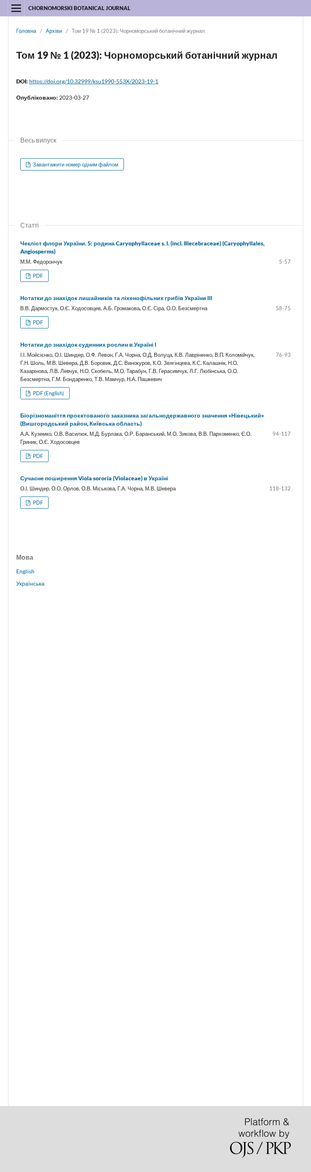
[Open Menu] (16, 8)
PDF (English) (48, 393)
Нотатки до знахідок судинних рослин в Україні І (88, 344)
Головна (26, 31)
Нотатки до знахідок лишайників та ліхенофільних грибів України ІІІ (116, 297)
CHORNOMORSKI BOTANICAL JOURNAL (79, 8)
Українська (30, 583)
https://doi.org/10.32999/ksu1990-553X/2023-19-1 (93, 81)
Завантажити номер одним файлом (75, 164)
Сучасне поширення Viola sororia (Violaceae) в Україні (94, 478)
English (25, 571)
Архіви (54, 31)
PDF (37, 276)
